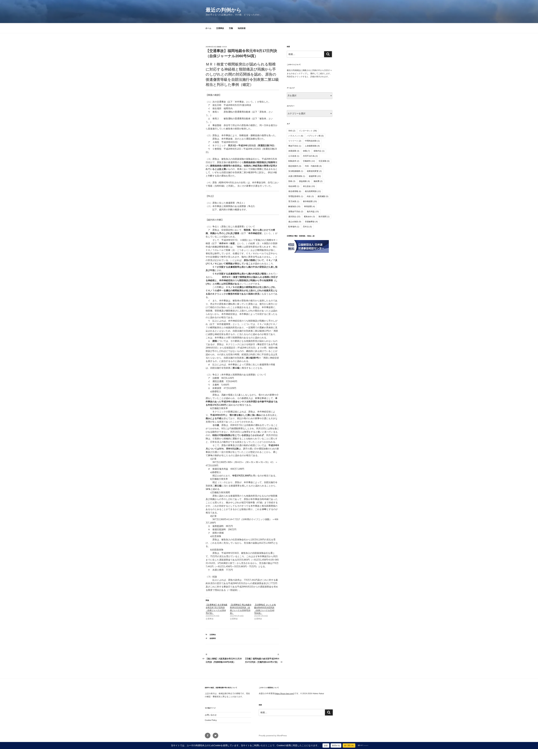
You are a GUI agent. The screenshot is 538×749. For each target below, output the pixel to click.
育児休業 (293, 201)
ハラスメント (295, 136)
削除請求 (293, 161)
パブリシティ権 (315, 136)
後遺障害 (213, 638)
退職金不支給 (295, 211)
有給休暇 (293, 186)
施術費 (318, 181)
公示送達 (293, 156)
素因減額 (322, 196)
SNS (291, 131)
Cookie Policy (211, 720)
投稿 (291, 181)
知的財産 (242, 28)
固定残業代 (294, 166)
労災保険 (324, 161)
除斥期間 (324, 216)
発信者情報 (294, 191)
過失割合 (294, 216)
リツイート (294, 141)
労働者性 (309, 161)
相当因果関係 (313, 191)
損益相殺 (304, 181)
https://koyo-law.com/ (284, 693)
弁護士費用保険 (296, 176)
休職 (306, 151)
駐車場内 (293, 226)
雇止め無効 (294, 221)
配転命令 (309, 216)
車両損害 (309, 206)
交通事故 (220, 28)
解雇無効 (294, 206)
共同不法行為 (310, 156)
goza (224, 47)
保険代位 (319, 151)
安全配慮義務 (295, 171)
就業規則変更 (314, 171)
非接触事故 (311, 221)
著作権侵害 (310, 201)
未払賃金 (309, 186)
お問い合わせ (211, 715)
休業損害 (293, 151)
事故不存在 (294, 146)
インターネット (308, 131)
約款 (310, 196)
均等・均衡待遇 (313, 166)
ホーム (208, 28)
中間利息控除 (312, 141)
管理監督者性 (295, 196)
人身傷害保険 (312, 146)
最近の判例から (223, 10)
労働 (231, 28)
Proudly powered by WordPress (273, 735)
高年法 (307, 226)
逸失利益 (313, 211)
